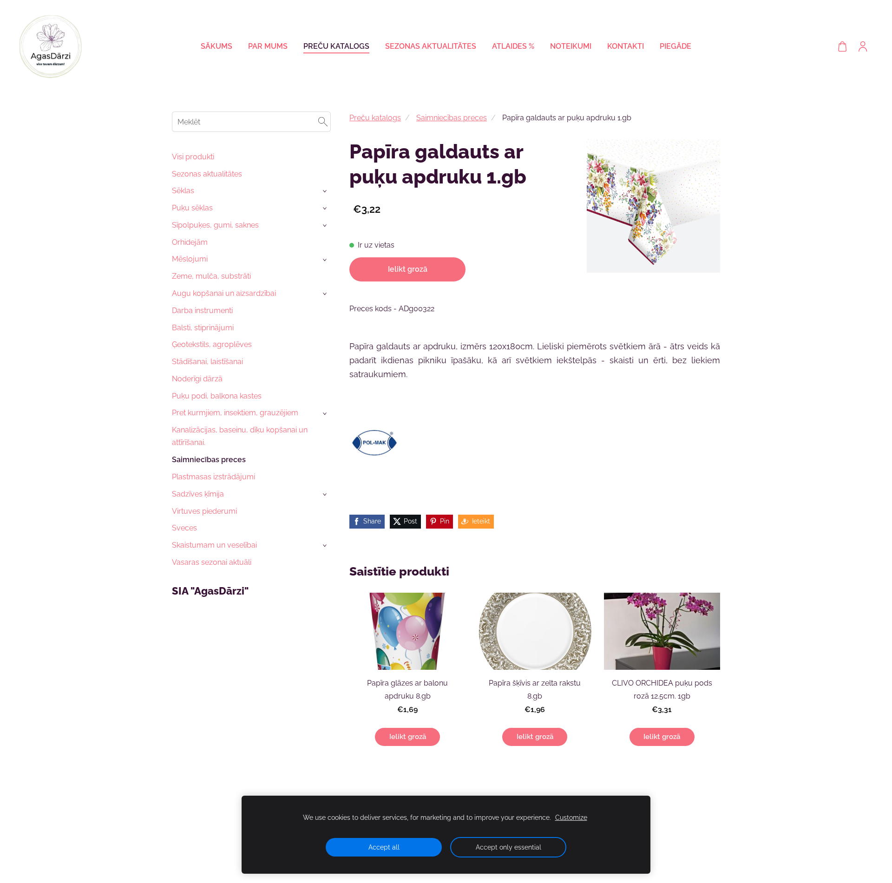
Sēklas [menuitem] (183, 190)
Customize (571, 817)
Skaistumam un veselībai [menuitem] (214, 545)
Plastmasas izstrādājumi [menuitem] (213, 476)
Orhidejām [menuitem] (190, 242)
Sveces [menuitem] (184, 527)
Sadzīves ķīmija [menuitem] (198, 494)
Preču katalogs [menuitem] (336, 46)
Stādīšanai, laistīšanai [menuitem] (207, 361)
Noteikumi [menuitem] (570, 46)
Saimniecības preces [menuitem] (209, 459)
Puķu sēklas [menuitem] (192, 207)
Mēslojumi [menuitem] (190, 259)
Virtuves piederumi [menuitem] (204, 511)
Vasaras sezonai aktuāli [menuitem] (211, 562)
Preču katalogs (375, 117)
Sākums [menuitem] (216, 46)
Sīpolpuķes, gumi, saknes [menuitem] (215, 225)
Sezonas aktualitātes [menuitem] (430, 46)
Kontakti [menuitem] (625, 46)
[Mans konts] (863, 46)
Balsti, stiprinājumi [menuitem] (203, 327)
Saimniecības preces (451, 117)
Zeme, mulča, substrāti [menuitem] (211, 276)
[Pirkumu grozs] (842, 46)
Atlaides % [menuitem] (513, 46)
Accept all (384, 847)
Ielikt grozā (407, 269)
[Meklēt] (322, 121)
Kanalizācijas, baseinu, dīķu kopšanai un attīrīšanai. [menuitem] (240, 436)
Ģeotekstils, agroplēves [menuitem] (212, 344)
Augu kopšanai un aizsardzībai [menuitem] (224, 293)
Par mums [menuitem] (268, 46)
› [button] (326, 191)
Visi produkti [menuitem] (193, 156)
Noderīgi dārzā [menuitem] (197, 378)
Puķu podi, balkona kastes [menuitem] (217, 396)
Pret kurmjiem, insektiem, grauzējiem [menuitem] (235, 412)
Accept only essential (508, 847)
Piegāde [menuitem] (675, 46)
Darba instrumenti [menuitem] (202, 310)
